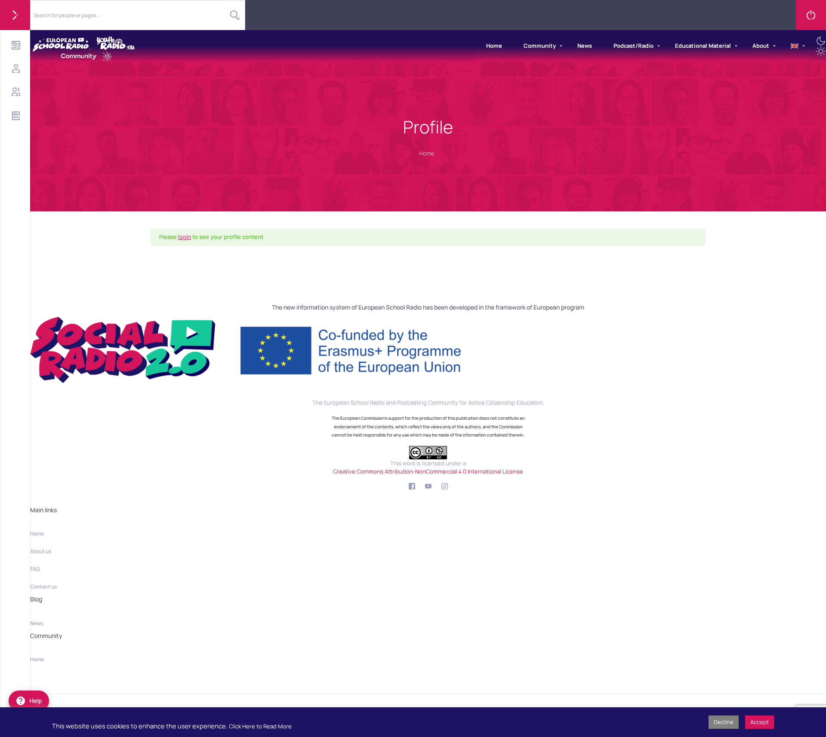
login (184, 237)
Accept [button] (759, 722)
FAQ (35, 569)
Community (540, 46)
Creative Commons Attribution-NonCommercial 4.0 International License (428, 471)
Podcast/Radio (633, 46)
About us (40, 551)
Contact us (43, 586)
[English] (794, 46)
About (760, 46)
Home (494, 46)
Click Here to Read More (260, 726)
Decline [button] (724, 722)
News (584, 46)
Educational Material (703, 46)
